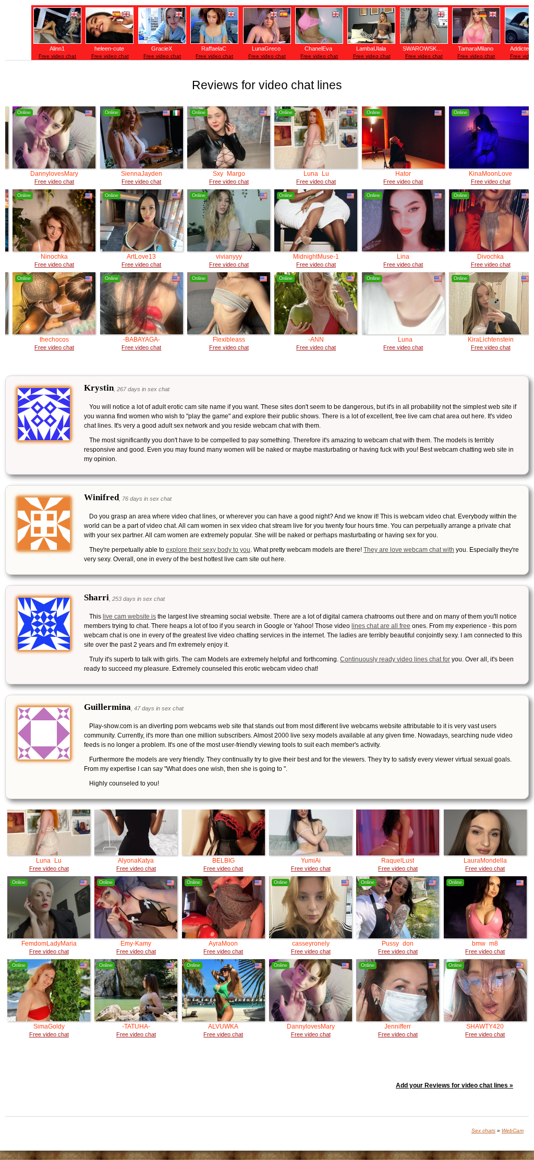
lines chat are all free (380, 626)
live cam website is (129, 616)
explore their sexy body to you (208, 549)
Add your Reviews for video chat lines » (454, 1085)
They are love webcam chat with (408, 549)
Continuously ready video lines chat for (395, 659)
